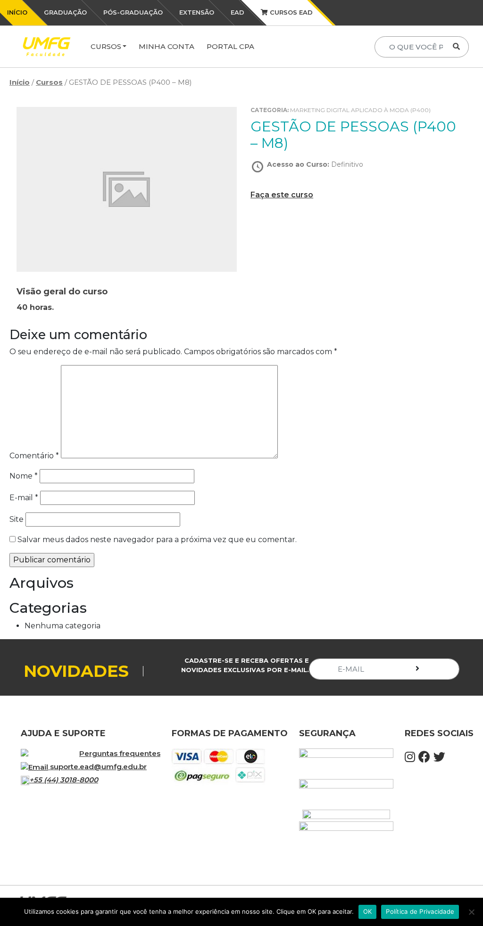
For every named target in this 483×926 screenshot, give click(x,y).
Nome (23, 475)
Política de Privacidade (420, 911)
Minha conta (166, 46)
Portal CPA (230, 46)
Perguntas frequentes (119, 753)
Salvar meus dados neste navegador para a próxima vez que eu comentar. (157, 539)
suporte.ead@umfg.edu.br (98, 766)
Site (16, 519)
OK (367, 911)
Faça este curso (281, 194)
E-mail (23, 497)
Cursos (106, 46)
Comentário (34, 455)
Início (19, 82)
